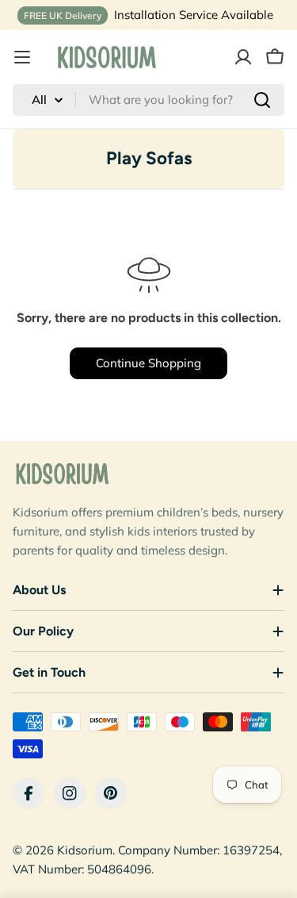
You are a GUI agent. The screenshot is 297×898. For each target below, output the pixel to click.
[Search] (262, 99)
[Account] (243, 57)
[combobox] (148, 100)
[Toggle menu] (22, 57)
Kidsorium (84, 850)
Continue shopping (148, 362)
